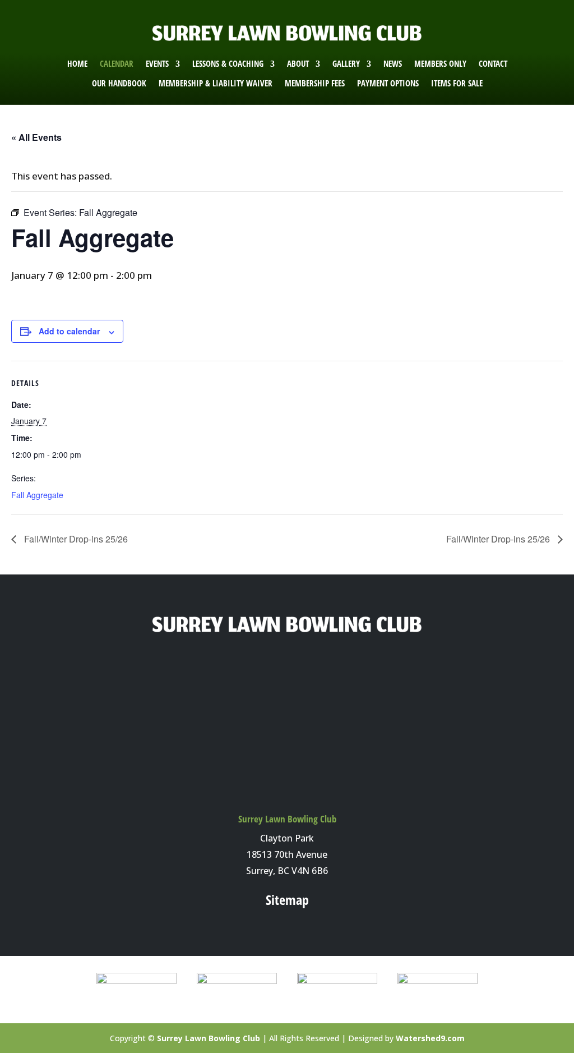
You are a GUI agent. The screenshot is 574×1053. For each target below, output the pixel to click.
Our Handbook (119, 83)
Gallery (346, 63)
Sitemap (287, 899)
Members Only (440, 63)
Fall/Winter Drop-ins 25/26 (75, 538)
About (298, 63)
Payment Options (388, 83)
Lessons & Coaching (227, 63)
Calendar (116, 63)
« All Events (36, 137)
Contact (493, 63)
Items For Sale (457, 83)
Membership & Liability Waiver (215, 83)
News (392, 63)
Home (77, 63)
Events (157, 63)
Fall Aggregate (37, 494)
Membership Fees (315, 83)
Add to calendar (69, 331)
